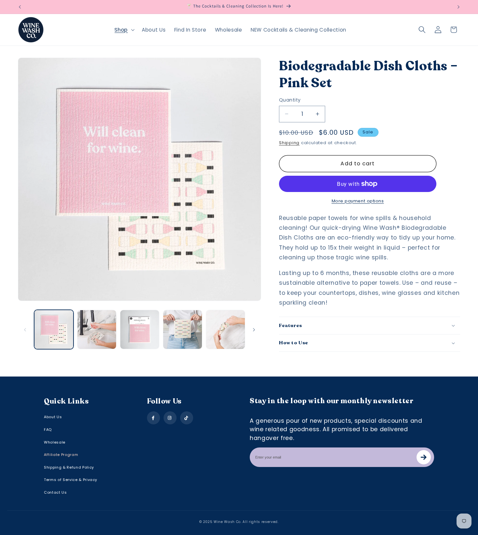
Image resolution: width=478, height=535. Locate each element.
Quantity (290, 100)
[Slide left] (25, 329)
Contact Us (55, 492)
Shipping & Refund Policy (69, 467)
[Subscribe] (424, 457)
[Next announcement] (458, 7)
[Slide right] (254, 329)
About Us (53, 416)
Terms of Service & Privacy (70, 479)
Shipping (289, 143)
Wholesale (54, 442)
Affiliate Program (61, 454)
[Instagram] (170, 417)
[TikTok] (186, 417)
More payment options (358, 201)
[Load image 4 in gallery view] (182, 329)
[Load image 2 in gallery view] (96, 329)
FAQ (48, 429)
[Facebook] (153, 417)
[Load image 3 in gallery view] (139, 329)
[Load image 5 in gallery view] (225, 329)
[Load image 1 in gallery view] (53, 329)
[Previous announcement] (20, 7)
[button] (124, 29)
